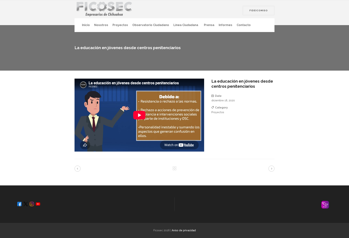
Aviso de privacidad (184, 230)
